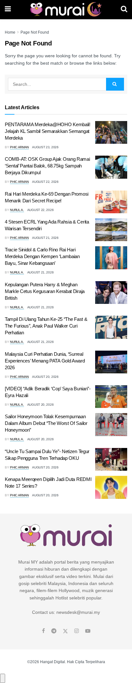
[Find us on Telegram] (53, 631)
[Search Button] (124, 9)
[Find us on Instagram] (76, 631)
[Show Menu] (8, 9)
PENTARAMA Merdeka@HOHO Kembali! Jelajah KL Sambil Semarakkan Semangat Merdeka (47, 131)
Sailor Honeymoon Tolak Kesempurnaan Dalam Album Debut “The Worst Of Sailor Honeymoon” (46, 423)
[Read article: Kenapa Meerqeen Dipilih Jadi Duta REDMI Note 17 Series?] (111, 487)
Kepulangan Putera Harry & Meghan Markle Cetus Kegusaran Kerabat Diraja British (45, 291)
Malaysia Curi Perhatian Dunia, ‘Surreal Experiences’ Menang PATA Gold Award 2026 (45, 360)
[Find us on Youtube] (87, 631)
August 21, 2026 (45, 238)
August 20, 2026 (45, 376)
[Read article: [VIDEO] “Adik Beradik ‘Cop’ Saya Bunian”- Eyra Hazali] (111, 396)
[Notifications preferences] (2, 678)
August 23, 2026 (45, 147)
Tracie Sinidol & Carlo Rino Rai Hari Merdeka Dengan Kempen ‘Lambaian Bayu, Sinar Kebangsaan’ (42, 256)
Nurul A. (17, 210)
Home (10, 32)
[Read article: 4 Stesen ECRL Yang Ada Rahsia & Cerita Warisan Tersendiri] (111, 229)
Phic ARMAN (19, 147)
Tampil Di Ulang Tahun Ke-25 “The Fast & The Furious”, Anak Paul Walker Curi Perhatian (46, 325)
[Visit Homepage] (66, 10)
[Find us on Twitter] (65, 631)
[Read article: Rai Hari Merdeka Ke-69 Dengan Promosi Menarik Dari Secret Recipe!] (111, 202)
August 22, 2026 (45, 181)
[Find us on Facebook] (43, 631)
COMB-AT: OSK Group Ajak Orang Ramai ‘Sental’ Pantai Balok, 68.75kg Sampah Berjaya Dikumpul (47, 165)
